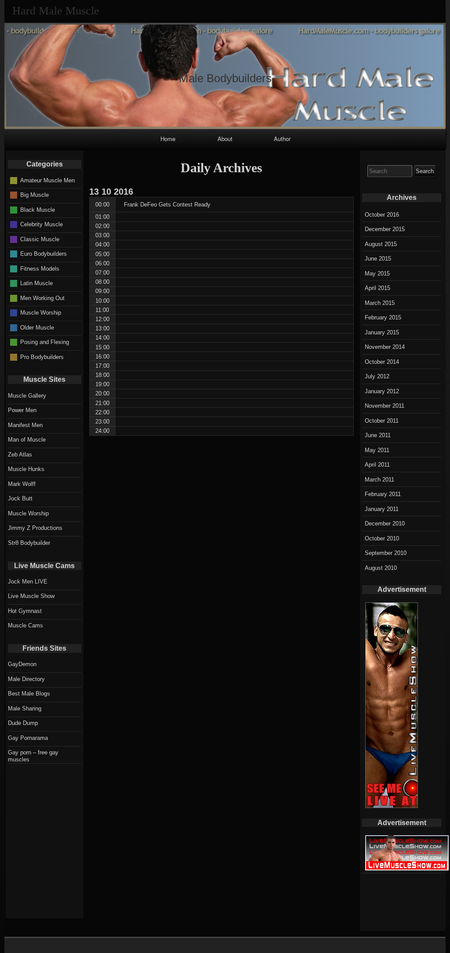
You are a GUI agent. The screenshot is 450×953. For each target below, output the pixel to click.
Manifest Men (25, 425)
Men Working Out (42, 297)
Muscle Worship (40, 312)
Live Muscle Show (31, 596)
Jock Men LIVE (27, 581)
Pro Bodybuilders (42, 356)
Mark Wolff (22, 484)
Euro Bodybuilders (43, 253)
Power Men (22, 410)
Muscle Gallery (27, 395)
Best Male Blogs (29, 693)
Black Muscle (37, 209)
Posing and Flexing (44, 342)
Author (282, 138)
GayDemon (22, 664)
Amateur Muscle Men (47, 180)
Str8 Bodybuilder (29, 543)
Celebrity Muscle (41, 224)
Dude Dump (23, 723)
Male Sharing (24, 708)
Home (167, 138)
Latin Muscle (36, 283)
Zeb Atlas (20, 454)
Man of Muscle (27, 439)
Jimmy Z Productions (35, 528)
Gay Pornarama (28, 738)
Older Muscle (37, 327)
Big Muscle (34, 195)
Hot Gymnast (25, 611)
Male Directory (26, 679)
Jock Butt (20, 498)
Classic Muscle (39, 239)
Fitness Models (39, 268)
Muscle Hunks (26, 469)
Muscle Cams (25, 625)
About (225, 138)
